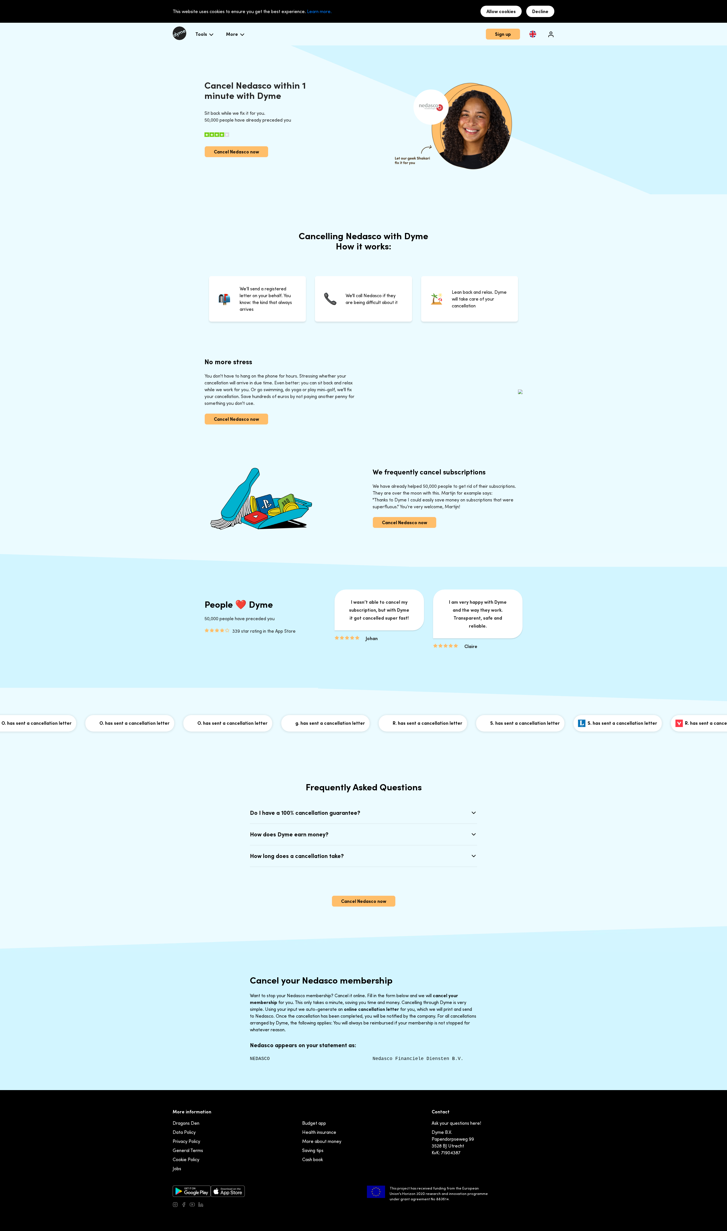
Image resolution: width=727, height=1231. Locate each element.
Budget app (314, 1123)
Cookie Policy (186, 1159)
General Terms (188, 1150)
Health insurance (319, 1132)
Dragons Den (186, 1123)
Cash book (312, 1159)
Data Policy (184, 1132)
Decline (540, 11)
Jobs (177, 1168)
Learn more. (319, 11)
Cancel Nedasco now (236, 152)
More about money (321, 1141)
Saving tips (312, 1150)
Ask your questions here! (456, 1123)
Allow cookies (501, 11)
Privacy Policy (186, 1141)
